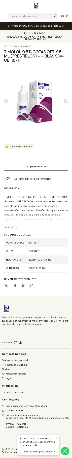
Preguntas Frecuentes (14, 392)
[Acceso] (62, 16)
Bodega (6, 378)
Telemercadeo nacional (15, 360)
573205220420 (14, 410)
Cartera (6, 369)
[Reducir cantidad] (7, 156)
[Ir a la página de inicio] (36, 6)
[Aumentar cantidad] (65, 156)
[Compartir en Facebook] (7, 285)
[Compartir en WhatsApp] (23, 285)
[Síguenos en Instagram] (15, 342)
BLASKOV (39, 33)
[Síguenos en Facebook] (20, 342)
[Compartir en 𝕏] (15, 285)
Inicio (27, 33)
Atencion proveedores (14, 373)
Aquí (61, 26)
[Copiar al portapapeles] (31, 285)
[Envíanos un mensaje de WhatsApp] (65, 451)
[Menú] (4, 16)
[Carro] (67, 16)
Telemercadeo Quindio (14, 364)
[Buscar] (55, 16)
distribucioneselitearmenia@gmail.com (27, 406)
